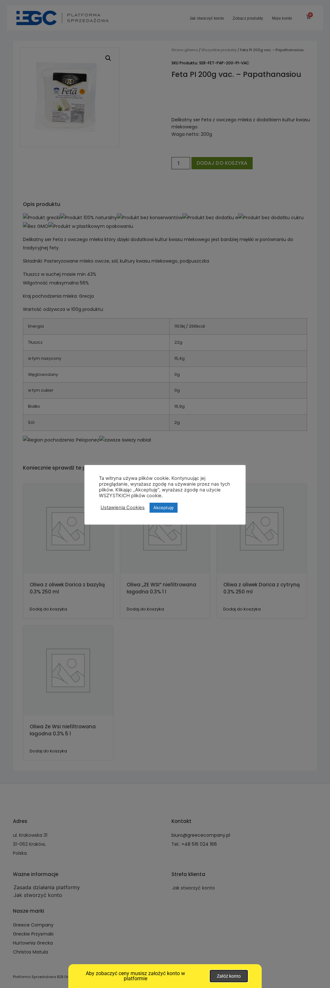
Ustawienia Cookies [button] (123, 507)
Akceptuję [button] (163, 507)
